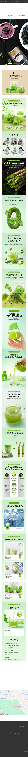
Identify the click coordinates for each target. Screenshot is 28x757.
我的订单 (21, 1)
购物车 (26, 1)
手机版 (12, 1)
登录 (1, 1)
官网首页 (10, 15)
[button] (10, 63)
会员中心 (16, 1)
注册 (5, 1)
